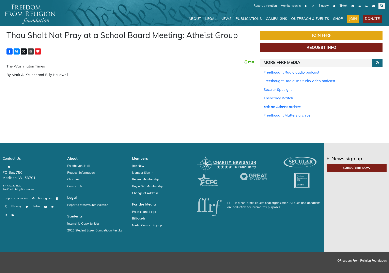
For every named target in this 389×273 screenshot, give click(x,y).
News (226, 19)
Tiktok (343, 5)
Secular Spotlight (278, 90)
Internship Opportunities (83, 223)
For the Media (144, 204)
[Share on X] (24, 51)
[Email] (373, 6)
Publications (249, 19)
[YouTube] (352, 6)
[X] (334, 6)
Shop (338, 19)
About (194, 19)
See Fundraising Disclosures (18, 189)
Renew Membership (145, 179)
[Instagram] (313, 6)
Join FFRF (321, 36)
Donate (372, 19)
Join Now (138, 166)
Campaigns (276, 19)
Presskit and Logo (144, 212)
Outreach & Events (310, 19)
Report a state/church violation (87, 205)
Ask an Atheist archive (282, 107)
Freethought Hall (78, 166)
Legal (211, 19)
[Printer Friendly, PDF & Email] (248, 61)
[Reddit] (359, 6)
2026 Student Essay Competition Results (94, 230)
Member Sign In (142, 173)
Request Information (81, 173)
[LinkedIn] (366, 6)
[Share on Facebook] (9, 51)
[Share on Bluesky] (17, 51)
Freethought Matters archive (287, 115)
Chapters (73, 179)
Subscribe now (357, 168)
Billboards (138, 218)
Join (353, 19)
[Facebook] (306, 6)
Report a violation (265, 5)
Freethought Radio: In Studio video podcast (299, 81)
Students (75, 216)
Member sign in (291, 5)
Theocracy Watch (278, 98)
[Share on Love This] (38, 51)
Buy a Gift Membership (147, 186)
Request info (321, 48)
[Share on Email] (31, 51)
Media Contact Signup (147, 225)
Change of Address (145, 193)
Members (140, 159)
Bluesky (323, 5)
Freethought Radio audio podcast (291, 72)
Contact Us (11, 159)
